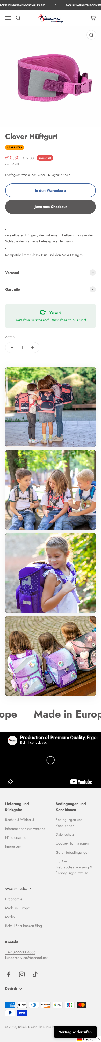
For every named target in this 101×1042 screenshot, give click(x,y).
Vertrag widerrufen (75, 1031)
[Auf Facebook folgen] (8, 974)
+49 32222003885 (20, 952)
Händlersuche (15, 837)
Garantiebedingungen (72, 852)
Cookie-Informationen (72, 843)
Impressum (13, 846)
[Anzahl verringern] (11, 347)
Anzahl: (10, 336)
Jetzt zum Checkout (51, 206)
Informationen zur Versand (25, 828)
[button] (88, 1039)
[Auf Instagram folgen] (21, 974)
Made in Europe (17, 907)
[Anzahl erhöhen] (32, 347)
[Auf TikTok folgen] (35, 974)
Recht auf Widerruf (19, 819)
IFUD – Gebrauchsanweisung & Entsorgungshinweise (74, 867)
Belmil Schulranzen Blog (23, 925)
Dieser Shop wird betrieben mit (49, 1027)
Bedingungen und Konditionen (69, 822)
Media (10, 917)
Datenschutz (65, 834)
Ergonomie (13, 899)
